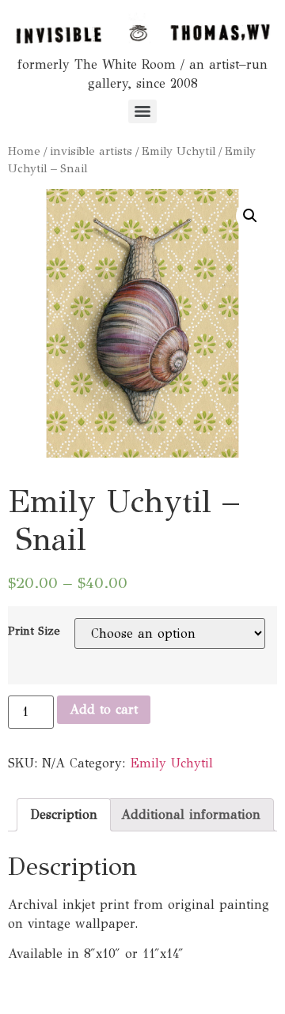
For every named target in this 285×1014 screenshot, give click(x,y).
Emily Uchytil (178, 151)
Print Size (34, 630)
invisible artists (91, 151)
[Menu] (142, 111)
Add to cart (104, 709)
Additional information (190, 814)
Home (24, 151)
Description (63, 814)
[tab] (64, 814)
